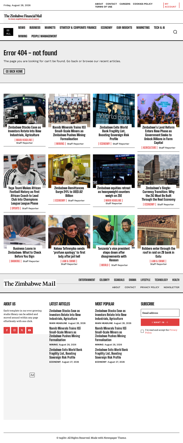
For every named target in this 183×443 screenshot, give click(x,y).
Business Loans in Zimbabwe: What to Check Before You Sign (24, 252)
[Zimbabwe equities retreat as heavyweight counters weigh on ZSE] (114, 171)
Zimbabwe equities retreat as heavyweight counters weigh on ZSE (113, 192)
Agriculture (149, 147)
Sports (15, 208)
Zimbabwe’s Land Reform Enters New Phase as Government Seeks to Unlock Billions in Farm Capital (158, 135)
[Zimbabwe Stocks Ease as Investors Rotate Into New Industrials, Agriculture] (25, 110)
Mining (60, 143)
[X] (22, 330)
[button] (175, 31)
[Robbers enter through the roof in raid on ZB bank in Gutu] (158, 232)
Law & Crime (69, 261)
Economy (105, 143)
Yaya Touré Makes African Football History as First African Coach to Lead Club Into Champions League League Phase (24, 195)
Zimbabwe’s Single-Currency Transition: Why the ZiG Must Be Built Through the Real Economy (158, 194)
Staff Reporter (24, 143)
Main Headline (24, 140)
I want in (158, 322)
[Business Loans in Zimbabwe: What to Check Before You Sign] (25, 232)
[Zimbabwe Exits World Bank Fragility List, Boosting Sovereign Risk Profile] (114, 110)
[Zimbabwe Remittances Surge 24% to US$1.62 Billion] (69, 171)
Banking (15, 261)
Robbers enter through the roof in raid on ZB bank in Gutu (158, 252)
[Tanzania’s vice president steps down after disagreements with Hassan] (114, 232)
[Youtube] (29, 330)
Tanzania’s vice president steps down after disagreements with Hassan (114, 254)
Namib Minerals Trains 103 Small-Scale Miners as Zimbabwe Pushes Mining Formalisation (69, 133)
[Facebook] (7, 330)
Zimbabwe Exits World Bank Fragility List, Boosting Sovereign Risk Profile (114, 133)
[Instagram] (14, 330)
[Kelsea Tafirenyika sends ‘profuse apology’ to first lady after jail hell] (69, 232)
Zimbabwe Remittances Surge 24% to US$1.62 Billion (69, 192)
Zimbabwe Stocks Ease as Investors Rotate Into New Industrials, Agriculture (24, 131)
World (104, 265)
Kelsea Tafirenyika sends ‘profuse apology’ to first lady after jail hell (69, 252)
